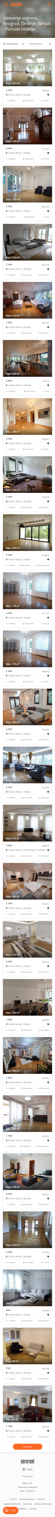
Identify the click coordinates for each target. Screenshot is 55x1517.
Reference (22, 1509)
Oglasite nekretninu (12, 1504)
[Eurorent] (16, 4)
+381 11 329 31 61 (27, 1491)
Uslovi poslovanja (26, 1499)
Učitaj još (27, 1446)
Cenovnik (41, 1499)
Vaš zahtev (27, 1504)
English (30, 1469)
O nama (13, 1499)
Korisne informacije (43, 1504)
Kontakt (33, 1509)
